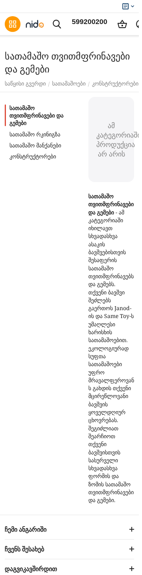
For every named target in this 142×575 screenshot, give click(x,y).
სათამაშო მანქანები (35, 145)
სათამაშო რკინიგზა (34, 134)
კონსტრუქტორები (32, 156)
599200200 (89, 22)
